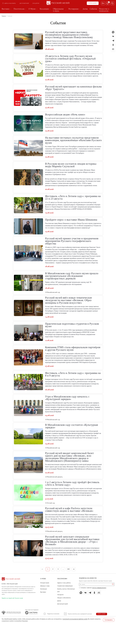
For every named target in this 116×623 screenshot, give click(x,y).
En (103, 3)
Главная (4, 16)
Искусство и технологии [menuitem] (106, 10)
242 (68, 569)
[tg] (90, 592)
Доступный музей (24, 3)
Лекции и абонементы (64, 598)
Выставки (43, 592)
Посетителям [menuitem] (20, 9)
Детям (59, 601)
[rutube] (99, 592)
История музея (44, 583)
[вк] (85, 592)
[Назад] (42, 569)
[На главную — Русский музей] (58, 3)
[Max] (81, 592)
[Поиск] (112, 3)
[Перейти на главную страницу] (11, 579)
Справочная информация (65, 586)
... (63, 569)
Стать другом (35, 3)
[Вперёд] (73, 569)
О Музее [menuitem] (33, 9)
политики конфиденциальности (99, 587)
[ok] (94, 592)
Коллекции (43, 589)
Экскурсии (60, 594)
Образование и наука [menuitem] (59, 10)
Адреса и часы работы (10, 3)
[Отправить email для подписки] (112, 584)
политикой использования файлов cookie (75, 619)
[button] (51, 613)
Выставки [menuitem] (7, 9)
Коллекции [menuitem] (45, 9)
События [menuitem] (93, 9)
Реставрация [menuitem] (74, 9)
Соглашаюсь (109, 620)
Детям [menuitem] (85, 9)
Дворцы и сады (45, 586)
